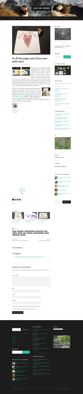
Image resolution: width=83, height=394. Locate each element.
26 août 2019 (15, 64)
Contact (66, 18)
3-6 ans (14, 231)
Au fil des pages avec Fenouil (44, 240)
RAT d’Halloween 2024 (62, 190)
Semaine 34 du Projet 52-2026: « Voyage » (62, 84)
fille (25, 233)
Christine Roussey (39, 231)
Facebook (14, 340)
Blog (19, 18)
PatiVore (56, 114)
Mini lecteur (47, 18)
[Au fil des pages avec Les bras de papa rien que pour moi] (18, 215)
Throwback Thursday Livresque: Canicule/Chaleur (61, 94)
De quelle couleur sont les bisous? (32, 94)
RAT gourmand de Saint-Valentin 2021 (64, 178)
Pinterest (14, 342)
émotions (20, 233)
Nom (13, 288)
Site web (14, 300)
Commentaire (15, 275)
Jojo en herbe (41, 8)
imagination (29, 233)
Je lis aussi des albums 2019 (39, 233)
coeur (46, 231)
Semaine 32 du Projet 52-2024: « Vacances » (64, 182)
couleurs (15, 233)
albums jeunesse (20, 231)
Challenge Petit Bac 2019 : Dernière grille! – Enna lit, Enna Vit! (29, 257)
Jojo (20, 64)
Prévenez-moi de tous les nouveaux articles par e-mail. (25, 309)
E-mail (14, 294)
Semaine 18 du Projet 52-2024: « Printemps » (64, 194)
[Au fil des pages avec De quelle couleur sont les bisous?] (44, 215)
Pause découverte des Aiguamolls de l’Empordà (62, 89)
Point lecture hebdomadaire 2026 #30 (62, 103)
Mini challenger (57, 18)
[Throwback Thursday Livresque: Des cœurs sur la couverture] (31, 215)
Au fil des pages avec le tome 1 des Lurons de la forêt (62, 118)
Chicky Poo (57, 128)
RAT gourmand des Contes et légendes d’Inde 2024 (63, 186)
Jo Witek (47, 233)
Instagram (14, 337)
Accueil (14, 18)
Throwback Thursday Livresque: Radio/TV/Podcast (61, 99)
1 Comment (25, 64)
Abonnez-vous (67, 201)
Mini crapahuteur (26, 18)
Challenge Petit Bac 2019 (29, 231)
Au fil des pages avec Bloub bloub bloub (20, 240)
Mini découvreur (37, 18)
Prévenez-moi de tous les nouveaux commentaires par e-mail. (27, 306)
